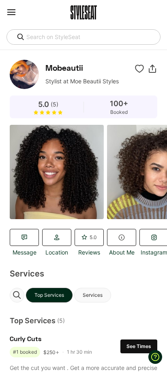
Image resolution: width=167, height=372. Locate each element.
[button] (152, 69)
